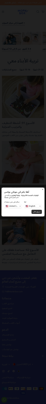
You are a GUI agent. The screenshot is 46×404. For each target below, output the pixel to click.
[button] (13, 206)
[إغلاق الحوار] (42, 189)
